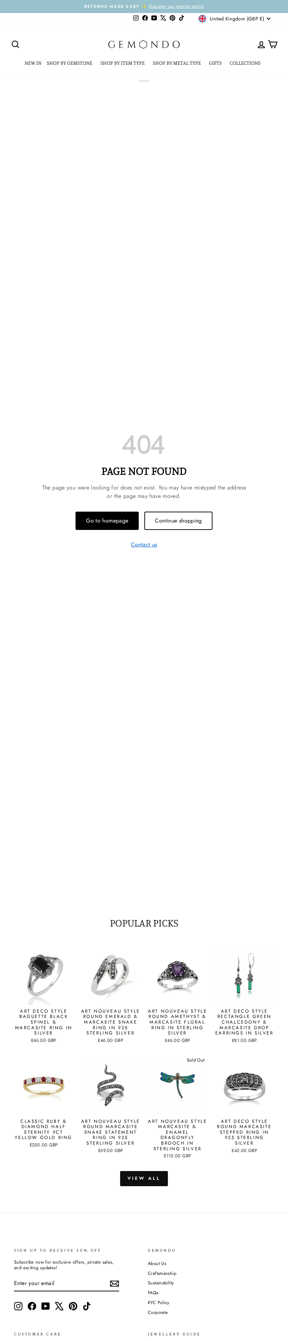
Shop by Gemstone (70, 62)
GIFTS (216, 62)
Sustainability (161, 1282)
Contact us (144, 545)
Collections (246, 62)
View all (143, 1178)
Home (144, 80)
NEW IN (33, 62)
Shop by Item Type (123, 62)
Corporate (158, 1312)
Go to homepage (107, 521)
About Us (157, 1263)
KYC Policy (159, 1302)
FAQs (153, 1292)
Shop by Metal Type (177, 62)
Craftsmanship (162, 1273)
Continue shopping (178, 521)
